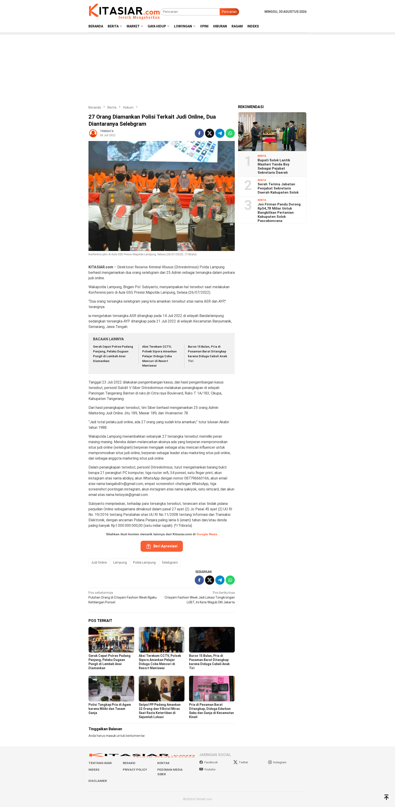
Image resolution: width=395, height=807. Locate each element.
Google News (207, 534)
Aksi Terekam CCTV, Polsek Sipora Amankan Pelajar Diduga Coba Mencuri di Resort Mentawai (159, 356)
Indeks (93, 769)
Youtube (209, 769)
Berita (262, 155)
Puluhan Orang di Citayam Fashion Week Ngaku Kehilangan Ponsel (122, 597)
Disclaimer (97, 781)
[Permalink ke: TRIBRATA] (93, 133)
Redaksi (129, 763)
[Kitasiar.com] (124, 11)
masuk (111, 736)
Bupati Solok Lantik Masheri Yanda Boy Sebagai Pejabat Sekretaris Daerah (274, 166)
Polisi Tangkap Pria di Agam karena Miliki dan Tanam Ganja (109, 709)
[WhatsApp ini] (230, 133)
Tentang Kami (100, 763)
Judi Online (99, 562)
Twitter (243, 762)
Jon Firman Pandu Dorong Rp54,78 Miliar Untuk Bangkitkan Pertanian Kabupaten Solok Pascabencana (279, 212)
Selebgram (170, 562)
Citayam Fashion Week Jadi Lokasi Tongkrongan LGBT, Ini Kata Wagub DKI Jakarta (200, 597)
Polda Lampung (144, 562)
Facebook (211, 762)
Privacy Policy (135, 769)
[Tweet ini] (209, 133)
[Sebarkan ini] (199, 133)
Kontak (163, 763)
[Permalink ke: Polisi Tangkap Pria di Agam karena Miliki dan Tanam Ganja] (111, 688)
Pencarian (229, 11)
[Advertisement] (197, 67)
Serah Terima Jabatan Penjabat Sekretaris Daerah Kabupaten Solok (278, 188)
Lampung (120, 562)
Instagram (279, 762)
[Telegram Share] (219, 133)
